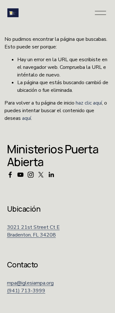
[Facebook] (10, 174)
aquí (26, 118)
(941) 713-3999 (26, 290)
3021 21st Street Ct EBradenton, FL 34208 (33, 231)
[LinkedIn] (51, 174)
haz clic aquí (89, 102)
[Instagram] (30, 174)
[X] (41, 174)
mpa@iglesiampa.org (30, 283)
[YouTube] (20, 174)
